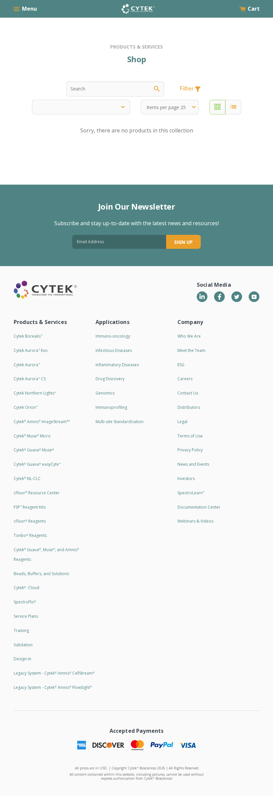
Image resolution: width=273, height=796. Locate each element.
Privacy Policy (190, 450)
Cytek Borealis (28, 336)
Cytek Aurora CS (30, 379)
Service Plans (26, 616)
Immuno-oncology (113, 336)
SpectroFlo (25, 602)
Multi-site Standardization (119, 421)
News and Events (193, 464)
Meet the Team (191, 350)
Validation (23, 645)
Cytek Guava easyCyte (37, 464)
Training (21, 630)
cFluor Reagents (30, 521)
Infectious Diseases (114, 350)
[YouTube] (254, 296)
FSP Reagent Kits (30, 507)
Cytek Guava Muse (34, 450)
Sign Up (183, 242)
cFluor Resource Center (37, 493)
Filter (191, 89)
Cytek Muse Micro (32, 436)
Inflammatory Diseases (117, 365)
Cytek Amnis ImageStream (42, 421)
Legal (182, 421)
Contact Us (187, 393)
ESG (180, 365)
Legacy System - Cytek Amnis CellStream (54, 673)
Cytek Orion (26, 407)
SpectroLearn (190, 493)
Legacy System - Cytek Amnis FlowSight (53, 687)
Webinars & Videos (195, 521)
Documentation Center (198, 507)
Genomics (105, 393)
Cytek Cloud (26, 587)
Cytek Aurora (27, 365)
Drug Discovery (110, 379)
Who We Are (189, 336)
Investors (186, 478)
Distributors (188, 407)
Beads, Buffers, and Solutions (41, 573)
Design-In (22, 659)
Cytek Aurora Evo (31, 350)
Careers (184, 379)
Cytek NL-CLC (27, 478)
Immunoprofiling (111, 407)
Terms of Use (190, 436)
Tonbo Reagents (30, 535)
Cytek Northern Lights (35, 393)
